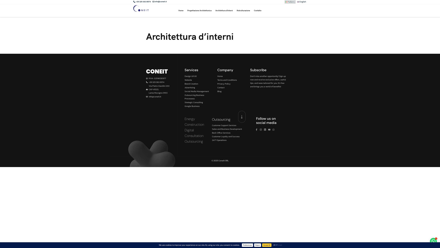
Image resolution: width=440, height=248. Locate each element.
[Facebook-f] (256, 129)
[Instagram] (261, 129)
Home (180, 10)
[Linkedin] (265, 129)
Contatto (257, 10)
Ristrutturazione (243, 10)
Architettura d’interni (224, 10)
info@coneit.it (161, 2)
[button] (433, 241)
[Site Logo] (141, 8)
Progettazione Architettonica (199, 10)
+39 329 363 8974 (143, 2)
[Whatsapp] (273, 129)
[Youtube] (269, 129)
